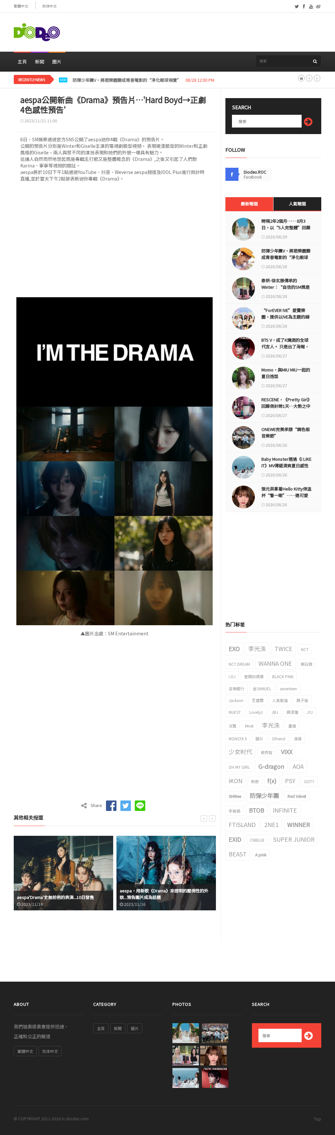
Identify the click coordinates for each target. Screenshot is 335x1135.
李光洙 (257, 648)
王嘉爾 (258, 700)
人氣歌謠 (280, 700)
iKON (235, 780)
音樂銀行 (236, 688)
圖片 (57, 61)
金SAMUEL (262, 688)
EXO (234, 648)
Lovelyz (256, 712)
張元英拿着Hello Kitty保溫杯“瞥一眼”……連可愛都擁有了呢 (286, 495)
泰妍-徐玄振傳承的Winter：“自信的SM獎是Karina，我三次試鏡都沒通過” (144, 80)
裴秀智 (267, 752)
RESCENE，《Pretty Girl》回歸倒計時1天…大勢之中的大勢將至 (285, 406)
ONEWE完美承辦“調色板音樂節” (285, 432)
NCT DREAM (239, 664)
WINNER (298, 824)
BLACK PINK (282, 676)
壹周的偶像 (254, 676)
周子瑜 (302, 700)
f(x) (271, 780)
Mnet (249, 726)
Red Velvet (297, 796)
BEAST (238, 854)
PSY (290, 780)
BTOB (256, 810)
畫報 (292, 726)
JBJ (275, 712)
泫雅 (233, 726)
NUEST (235, 712)
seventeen (288, 688)
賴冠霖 (306, 664)
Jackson (236, 700)
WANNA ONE (275, 663)
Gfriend (278, 738)
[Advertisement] (202, 32)
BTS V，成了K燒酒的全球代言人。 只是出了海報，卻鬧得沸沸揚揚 (285, 346)
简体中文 (49, 6)
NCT (305, 649)
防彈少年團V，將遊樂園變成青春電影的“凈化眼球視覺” (285, 257)
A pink (260, 854)
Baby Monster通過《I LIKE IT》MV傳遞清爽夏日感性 (286, 462)
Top (317, 1119)
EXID (235, 839)
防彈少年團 (264, 795)
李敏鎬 (234, 811)
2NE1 (271, 824)
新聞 (39, 61)
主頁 (22, 61)
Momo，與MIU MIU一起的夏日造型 (285, 373)
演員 (298, 738)
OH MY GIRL (239, 767)
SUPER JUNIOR (294, 839)
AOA (298, 766)
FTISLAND (242, 824)
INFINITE (285, 810)
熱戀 (255, 781)
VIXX (286, 751)
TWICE (283, 648)
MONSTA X (238, 738)
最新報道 (249, 203)
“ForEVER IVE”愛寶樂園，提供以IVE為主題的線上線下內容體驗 (285, 316)
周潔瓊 (292, 712)
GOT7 (309, 781)
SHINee (235, 796)
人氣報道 (297, 203)
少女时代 (240, 751)
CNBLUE (257, 840)
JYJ (310, 712)
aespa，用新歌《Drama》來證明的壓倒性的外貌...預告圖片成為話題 (61, 893)
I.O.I (232, 676)
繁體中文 (21, 6)
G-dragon (271, 766)
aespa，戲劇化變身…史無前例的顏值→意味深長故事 (166, 893)
